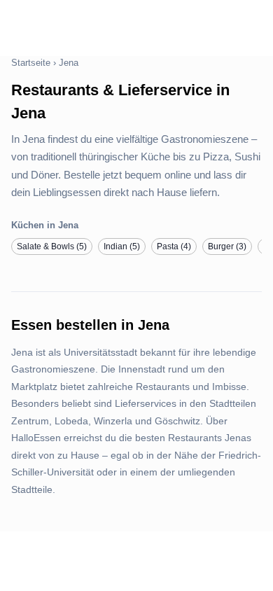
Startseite (30, 62)
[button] (51, 246)
